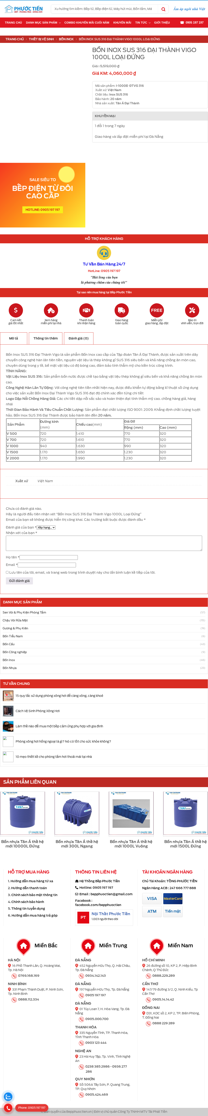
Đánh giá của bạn (21, 527)
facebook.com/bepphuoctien (98, 905)
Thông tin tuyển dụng (28, 908)
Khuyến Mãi (122, 22)
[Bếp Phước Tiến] (23, 8)
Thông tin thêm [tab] (46, 338)
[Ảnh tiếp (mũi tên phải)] (201, 558)
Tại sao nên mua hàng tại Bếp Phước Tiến (104, 292)
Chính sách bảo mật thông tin (34, 895)
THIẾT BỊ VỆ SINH (41, 39)
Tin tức (141, 22)
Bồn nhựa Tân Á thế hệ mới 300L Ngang (77, 844)
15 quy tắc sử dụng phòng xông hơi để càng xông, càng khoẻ (59, 696)
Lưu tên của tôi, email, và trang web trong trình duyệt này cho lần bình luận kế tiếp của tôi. (82, 572)
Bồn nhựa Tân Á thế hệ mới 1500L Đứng (185, 844)
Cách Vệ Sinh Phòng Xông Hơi (38, 711)
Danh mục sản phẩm (41, 22)
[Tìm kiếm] (163, 9)
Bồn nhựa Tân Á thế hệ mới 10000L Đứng (22, 844)
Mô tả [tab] (13, 338)
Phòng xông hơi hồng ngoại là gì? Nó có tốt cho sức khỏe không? (63, 741)
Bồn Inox (66, 39)
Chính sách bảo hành (27, 902)
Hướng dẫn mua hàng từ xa (32, 881)
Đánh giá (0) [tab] (79, 338)
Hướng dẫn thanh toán (29, 888)
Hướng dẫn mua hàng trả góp (34, 915)
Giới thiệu (162, 22)
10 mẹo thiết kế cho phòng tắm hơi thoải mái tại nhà (54, 757)
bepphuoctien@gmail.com (111, 894)
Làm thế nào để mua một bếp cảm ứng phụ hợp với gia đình (59, 726)
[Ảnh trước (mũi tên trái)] (7, 558)
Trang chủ (13, 22)
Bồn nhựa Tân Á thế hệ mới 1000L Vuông (131, 844)
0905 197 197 (103, 888)
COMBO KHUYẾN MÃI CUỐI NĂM (86, 22)
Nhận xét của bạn (21, 533)
